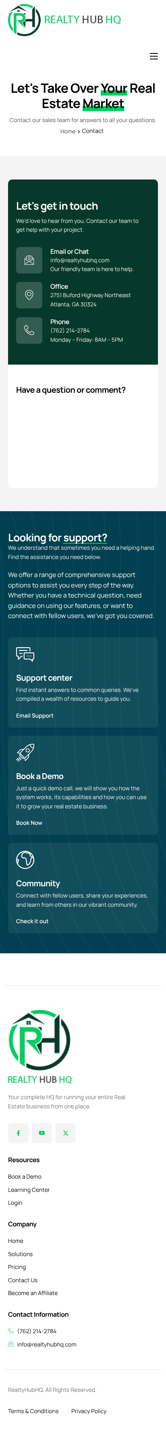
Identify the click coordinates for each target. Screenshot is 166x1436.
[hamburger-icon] (154, 56)
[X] (66, 1133)
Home (68, 131)
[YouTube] (42, 1133)
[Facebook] (18, 1133)
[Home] (64, 20)
